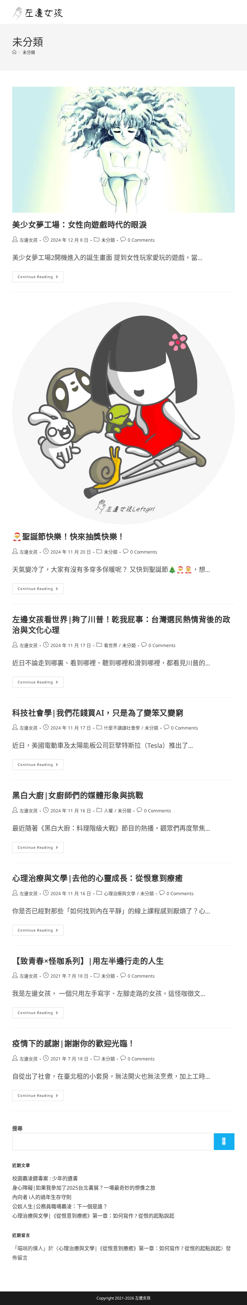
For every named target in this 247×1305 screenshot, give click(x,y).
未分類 (29, 52)
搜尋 (17, 1128)
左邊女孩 (29, 240)
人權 (108, 810)
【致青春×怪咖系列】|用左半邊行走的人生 (88, 960)
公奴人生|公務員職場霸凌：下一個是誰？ (60, 1206)
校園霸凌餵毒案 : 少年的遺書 (45, 1178)
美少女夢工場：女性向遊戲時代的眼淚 (79, 224)
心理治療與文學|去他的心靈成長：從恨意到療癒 (97, 878)
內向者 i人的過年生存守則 (41, 1197)
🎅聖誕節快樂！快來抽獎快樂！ (68, 536)
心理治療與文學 (119, 893)
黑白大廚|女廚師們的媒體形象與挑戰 (77, 795)
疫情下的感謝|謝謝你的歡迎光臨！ (73, 1043)
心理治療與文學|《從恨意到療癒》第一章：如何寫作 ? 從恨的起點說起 (93, 1215)
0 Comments (141, 240)
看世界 (110, 645)
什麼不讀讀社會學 (122, 728)
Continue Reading (40, 275)
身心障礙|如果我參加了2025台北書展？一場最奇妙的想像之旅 (83, 1187)
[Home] (14, 52)
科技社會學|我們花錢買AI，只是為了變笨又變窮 (97, 712)
